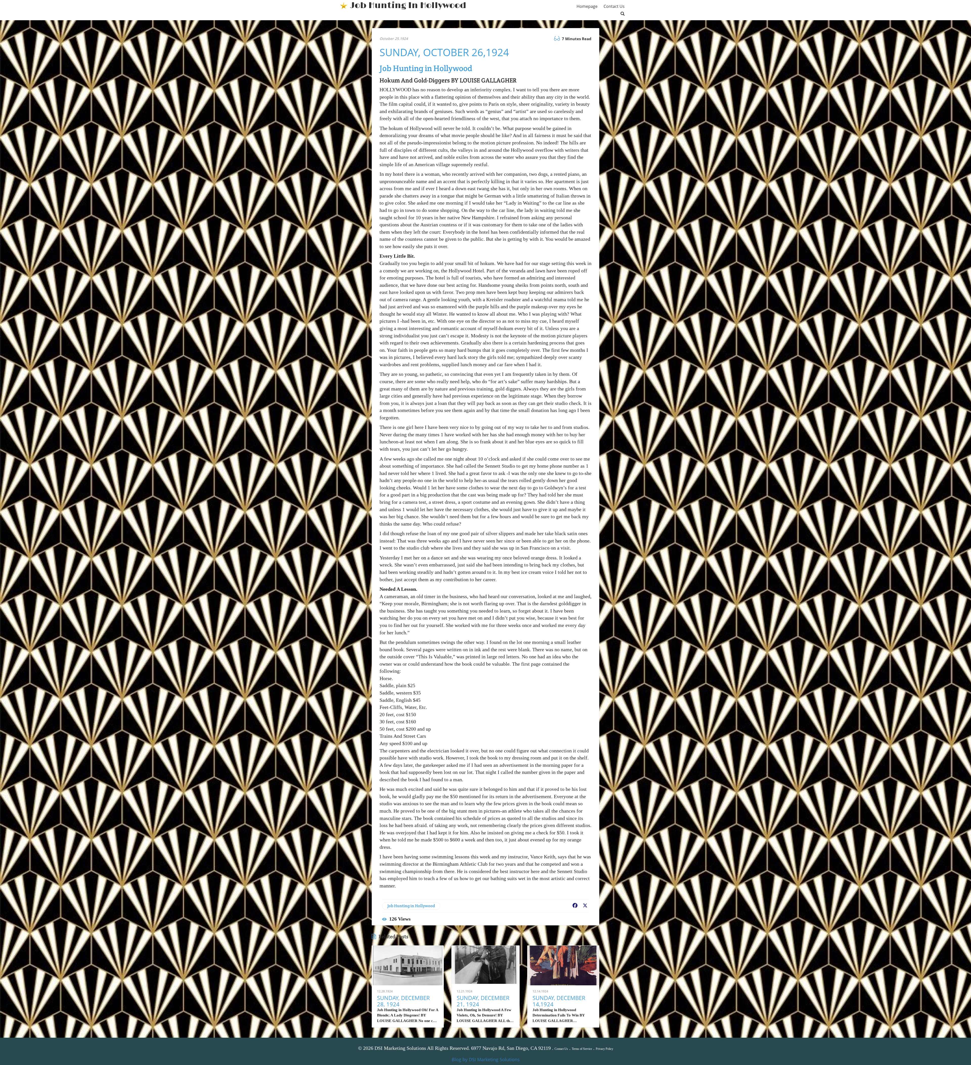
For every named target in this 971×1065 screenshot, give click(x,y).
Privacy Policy (604, 1049)
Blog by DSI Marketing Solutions (486, 1059)
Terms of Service (582, 1049)
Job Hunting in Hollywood (411, 905)
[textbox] (408, 5)
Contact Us (561, 1049)
